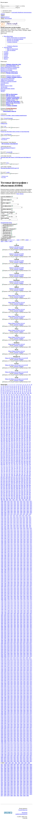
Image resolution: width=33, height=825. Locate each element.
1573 (18, 581)
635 (25, 455)
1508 (2, 572)
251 (25, 410)
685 (30, 461)
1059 (5, 508)
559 (14, 447)
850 (22, 481)
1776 (27, 609)
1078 (2, 511)
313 (30, 417)
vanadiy (8, 172)
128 (17, 396)
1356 (27, 549)
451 (14, 434)
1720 (8, 602)
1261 (11, 536)
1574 (21, 581)
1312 (14, 544)
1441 (11, 562)
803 (25, 475)
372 (27, 424)
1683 (18, 596)
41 (16, 387)
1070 (8, 509)
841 (30, 480)
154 (22, 399)
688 (7, 462)
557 (9, 447)
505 (30, 440)
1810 (8, 615)
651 (4, 458)
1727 (30, 602)
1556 (27, 578)
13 (25, 384)
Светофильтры (5, 83)
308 (17, 417)
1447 (30, 562)
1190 (8, 526)
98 (3, 393)
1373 (18, 552)
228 (27, 407)
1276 (27, 538)
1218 (2, 531)
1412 (14, 558)
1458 (2, 565)
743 (25, 468)
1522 (14, 573)
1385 (24, 554)
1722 (14, 602)
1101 (11, 514)
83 (5, 391)
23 (12, 386)
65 (1, 390)
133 (30, 396)
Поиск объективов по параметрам (16, 37)
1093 (18, 512)
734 (2, 468)
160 (7, 400)
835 (14, 480)
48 (30, 387)
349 (30, 421)
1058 (2, 508)
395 (25, 427)
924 (27, 490)
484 (7, 438)
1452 (14, 563)
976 (7, 497)
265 (30, 411)
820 (7, 478)
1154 (20, 521)
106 (23, 393)
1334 (21, 546)
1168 (2, 524)
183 (4, 403)
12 (23, 384)
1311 (11, 544)
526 (22, 443)
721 (30, 465)
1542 (14, 576)
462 (12, 435)
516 (27, 441)
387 (4, 427)
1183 (17, 525)
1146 (27, 519)
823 (14, 478)
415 (14, 430)
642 (12, 457)
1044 (21, 505)
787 (14, 474)
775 (14, 472)
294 (12, 416)
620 (17, 454)
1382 (14, 554)
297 (20, 416)
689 (9, 462)
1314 (21, 544)
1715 (24, 600)
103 (15, 393)
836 (17, 480)
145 (30, 397)
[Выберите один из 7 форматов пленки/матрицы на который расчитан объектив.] (10, 203)
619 (14, 454)
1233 (18, 532)
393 (20, 427)
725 (9, 467)
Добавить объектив (12, 46)
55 (12, 389)
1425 (24, 559)
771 (4, 472)
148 (7, 399)
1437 (30, 561)
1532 (14, 575)
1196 (27, 526)
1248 (2, 535)
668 (17, 460)
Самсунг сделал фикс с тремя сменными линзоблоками (14, 115)
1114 (20, 515)
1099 (5, 514)
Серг (5, 126)
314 (2, 418)
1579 (5, 582)
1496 (27, 569)
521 (9, 443)
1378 (2, 554)
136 (7, 397)
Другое (3, 91)
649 (30, 457)
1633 (18, 589)
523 (14, 443)
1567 (30, 579)
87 (12, 391)
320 (17, 418)
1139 (5, 519)
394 (22, 427)
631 (14, 455)
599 (25, 451)
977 (9, 497)
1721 (11, 602)
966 (12, 495)
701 (9, 464)
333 (20, 420)
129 (20, 396)
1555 (24, 578)
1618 (2, 588)
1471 (11, 566)
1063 (18, 508)
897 (20, 487)
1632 (14, 589)
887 (25, 485)
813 (19, 477)
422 (2, 431)
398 (2, 428)
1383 (18, 554)
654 (12, 458)
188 (17, 403)
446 (2, 434)
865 (30, 482)
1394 (21, 555)
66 (3, 390)
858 (12, 482)
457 (30, 434)
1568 (2, 581)
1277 (30, 538)
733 (30, 467)
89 (16, 391)
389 (9, 427)
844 (7, 481)
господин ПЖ (9, 152)
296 (17, 416)
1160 (8, 522)
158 (2, 400)
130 (22, 396)
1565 (24, 579)
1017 (30, 501)
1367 (30, 551)
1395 (24, 555)
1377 (30, 552)
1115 (23, 515)
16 (31, 384)
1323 (18, 545)
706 (22, 464)
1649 (5, 592)
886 (22, 485)
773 (9, 472)
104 (18, 393)
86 (11, 391)
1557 (30, 578)
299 (25, 416)
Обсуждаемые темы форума (9, 143)
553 (30, 445)
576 (27, 448)
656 (17, 458)
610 (22, 453)
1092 (14, 512)
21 (9, 386)
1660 (8, 593)
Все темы (3, 177)
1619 (5, 588)
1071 (11, 509)
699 (4, 464)
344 (17, 421)
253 (30, 410)
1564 (21, 579)
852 (27, 481)
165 (20, 400)
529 (30, 443)
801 (20, 475)
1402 (14, 556)
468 (27, 435)
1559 (5, 579)
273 (20, 413)
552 (27, 445)
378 (12, 426)
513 (19, 441)
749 (9, 470)
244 (7, 410)
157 (30, 399)
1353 (18, 549)
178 (22, 401)
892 (7, 487)
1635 (24, 589)
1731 (11, 603)
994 (22, 498)
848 (17, 481)
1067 (30, 508)
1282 (14, 539)
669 (20, 460)
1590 (8, 583)
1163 (17, 522)
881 (9, 485)
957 (20, 494)
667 (14, 460)
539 (25, 444)
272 (17, 413)
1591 (11, 583)
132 (27, 396)
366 (12, 424)
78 (26, 390)
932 (17, 491)
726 (12, 467)
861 (20, 482)
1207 (30, 528)
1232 (14, 532)
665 (9, 460)
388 (7, 427)
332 (17, 420)
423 (4, 431)
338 (2, 421)
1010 (8, 501)
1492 (14, 569)
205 (30, 404)
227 (25, 407)
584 (17, 450)
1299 (5, 542)
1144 (20, 519)
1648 (2, 592)
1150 (8, 521)
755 (25, 470)
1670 (8, 595)
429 (20, 431)
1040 (8, 505)
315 (4, 418)
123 (4, 396)
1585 (24, 582)
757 (30, 470)
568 (7, 448)
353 (9, 423)
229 (30, 407)
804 (27, 475)
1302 (14, 542)
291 (4, 416)
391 (14, 427)
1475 (24, 566)
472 (7, 437)
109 (30, 393)
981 (20, 497)
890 (2, 487)
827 (25, 478)
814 (22, 477)
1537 (30, 575)
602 (2, 453)
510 (12, 441)
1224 (21, 531)
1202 (14, 528)
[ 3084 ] (6, 241)
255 (4, 411)
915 (4, 490)
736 (7, 468)
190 (22, 403)
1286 (27, 539)
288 (27, 414)
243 (4, 410)
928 (7, 491)
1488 (2, 569)
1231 (11, 532)
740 (17, 468)
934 (22, 491)
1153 (17, 521)
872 (17, 484)
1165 (24, 522)
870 (12, 484)
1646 (27, 590)
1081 (11, 511)
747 (4, 470)
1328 (2, 546)
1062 (14, 508)
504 (27, 440)
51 (5, 389)
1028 (2, 504)
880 (7, 485)
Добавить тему (4, 176)
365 (9, 424)
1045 (24, 505)
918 (12, 490)
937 (30, 491)
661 (30, 458)
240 (27, 408)
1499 (5, 571)
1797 (30, 612)
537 (20, 444)
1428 (2, 561)
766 (22, 471)
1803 (18, 613)
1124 (20, 517)
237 (20, 408)
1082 (14, 511)
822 (12, 478)
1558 (2, 579)
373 (30, 424)
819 (4, 478)
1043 (18, 505)
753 (20, 470)
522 (12, 443)
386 (2, 427)
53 (9, 389)
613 (30, 453)
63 (28, 389)
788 (17, 474)
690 (12, 462)
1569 (5, 581)
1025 (24, 502)
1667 (30, 593)
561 (20, 447)
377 (9, 426)
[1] (1, 149)
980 (17, 497)
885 (20, 485)
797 (9, 475)
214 (22, 406)
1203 (17, 528)
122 (2, 396)
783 (4, 474)
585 (20, 450)
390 (12, 427)
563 (25, 447)
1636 (27, 589)
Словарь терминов (12, 42)
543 (4, 445)
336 (27, 420)
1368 (2, 552)
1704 (21, 599)
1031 (11, 504)
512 (17, 441)
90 (18, 391)
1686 (27, 596)
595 (14, 451)
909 (20, 488)
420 (27, 430)
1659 (5, 593)
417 (19, 430)
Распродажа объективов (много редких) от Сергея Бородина (15, 131)
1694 (21, 598)
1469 (5, 566)
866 (2, 484)
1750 (8, 606)
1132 (14, 518)
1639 (5, 590)
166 (22, 400)
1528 (2, 575)
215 (25, 406)
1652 (14, 592)
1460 (8, 565)
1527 (30, 573)
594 (12, 451)
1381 (11, 554)
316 (7, 418)
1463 (18, 565)
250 (22, 410)
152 (17, 399)
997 (30, 498)
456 (27, 434)
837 (20, 480)
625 (30, 454)
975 (4, 497)
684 (27, 461)
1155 (24, 521)
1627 (30, 588)
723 (4, 467)
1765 (24, 608)
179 (25, 401)
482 (2, 438)
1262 (14, 536)
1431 (11, 561)
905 (9, 488)
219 (4, 407)
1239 (5, 534)
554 (2, 447)
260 (17, 411)
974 (2, 497)
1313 (18, 544)
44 (22, 387)
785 (9, 474)
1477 (30, 566)
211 (14, 406)
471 (4, 437)
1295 (24, 541)
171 (4, 401)
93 (24, 391)
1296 (27, 541)
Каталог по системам (13, 40)
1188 (2, 526)
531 (4, 444)
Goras (7, 162)
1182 (14, 525)
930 (12, 491)
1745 (24, 605)
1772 (14, 609)
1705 (24, 599)
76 (22, 390)
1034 (21, 504)
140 (17, 397)
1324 (21, 545)
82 (3, 391)
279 (4, 414)
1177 (30, 524)
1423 (18, 559)
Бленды (3, 84)
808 (7, 477)
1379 (5, 554)
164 (17, 400)
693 (20, 462)
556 (7, 447)
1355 (24, 549)
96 (30, 391)
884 (17, 485)
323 (25, 418)
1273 (18, 538)
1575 (24, 581)
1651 (11, 592)
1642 (14, 590)
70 (11, 390)
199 (14, 404)
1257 (30, 535)
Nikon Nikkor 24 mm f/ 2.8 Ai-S (16, 295)
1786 (27, 610)
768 (27, 471)
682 (22, 461)
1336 (27, 546)
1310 (8, 544)
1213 (18, 529)
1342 (14, 548)
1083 (18, 511)
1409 (5, 558)
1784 (21, 610)
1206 (27, 528)
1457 (30, 563)
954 (12, 494)
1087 (30, 511)
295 (14, 416)
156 (27, 399)
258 (12, 411)
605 (9, 453)
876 (27, 484)
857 (9, 482)
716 (17, 465)
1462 (14, 565)
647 (25, 457)
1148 (2, 521)
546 (12, 445)
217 (30, 406)
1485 (24, 568)
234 (12, 408)
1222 (14, 531)
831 (4, 480)
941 (9, 492)
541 (30, 444)
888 (27, 485)
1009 (5, 501)
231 (4, 408)
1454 (21, 563)
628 (7, 455)
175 (14, 401)
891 (4, 487)
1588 (2, 583)
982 (22, 497)
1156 (27, 521)
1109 (5, 515)
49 (1, 389)
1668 (2, 595)
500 (17, 440)
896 (17, 487)
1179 (5, 525)
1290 (8, 541)
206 (2, 406)
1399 (5, 556)
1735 (24, 603)
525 (20, 443)
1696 (27, 598)
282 (12, 414)
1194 (20, 526)
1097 (30, 512)
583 (14, 450)
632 (17, 455)
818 (2, 478)
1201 (11, 528)
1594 (21, 583)
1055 (24, 507)
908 (17, 488)
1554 (21, 578)
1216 (27, 529)
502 (22, 440)
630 (12, 455)
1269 (5, 538)
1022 (14, 502)
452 (17, 434)
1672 (14, 595)
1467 (30, 565)
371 (25, 424)
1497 (30, 569)
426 (12, 431)
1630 (8, 589)
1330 (8, 546)
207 (4, 406)
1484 (21, 568)
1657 (30, 592)
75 (20, 390)
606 (12, 453)
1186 (27, 525)
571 (14, 448)
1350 (8, 549)
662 (2, 460)
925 (30, 490)
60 (22, 389)
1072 (14, 509)
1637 (30, 589)
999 (4, 499)
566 (2, 448)
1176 (27, 524)
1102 (14, 514)
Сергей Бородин (7, 134)
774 (12, 472)
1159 (5, 522)
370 (22, 424)
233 (9, 408)
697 (30, 462)
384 (27, 426)
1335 (24, 546)
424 (7, 431)
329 (9, 420)
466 (22, 435)
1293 (18, 541)
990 (12, 498)
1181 (11, 525)
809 (9, 477)
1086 (27, 511)
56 (14, 389)
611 (25, 453)
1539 (5, 576)
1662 (14, 593)
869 (9, 484)
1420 (8, 559)
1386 (27, 554)
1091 (11, 512)
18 (3, 386)
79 (28, 390)
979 (14, 497)
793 (30, 474)
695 (25, 462)
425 (9, 431)
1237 (30, 532)
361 (30, 423)
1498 (2, 571)
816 (27, 477)
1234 (21, 532)
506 (2, 441)
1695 (24, 598)
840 (27, 480)
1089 (5, 512)
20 (7, 386)
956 (17, 494)
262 (22, 411)
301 (30, 416)
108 (28, 393)
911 (25, 488)
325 (30, 418)
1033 (18, 504)
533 (9, 444)
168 (27, 400)
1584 (21, 582)
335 (25, 420)
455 (25, 434)
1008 (2, 501)
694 (22, 462)
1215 (24, 529)
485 (9, 438)
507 (4, 441)
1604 (21, 585)
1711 (11, 600)
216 (27, 406)
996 (27, 498)
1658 (2, 593)
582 (12, 450)
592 (7, 451)
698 (2, 464)
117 (19, 394)
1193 (17, 526)
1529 (5, 575)
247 (14, 410)
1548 (2, 578)
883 (14, 485)
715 (14, 465)
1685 (24, 596)
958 (22, 494)
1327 (30, 545)
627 (4, 455)
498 (12, 440)
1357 (30, 549)
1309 (5, 544)
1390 (8, 555)
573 (20, 448)
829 (30, 478)
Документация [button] (8, 47)
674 (2, 461)
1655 (24, 592)
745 (30, 468)
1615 (24, 586)
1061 (11, 508)
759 (4, 471)
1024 (21, 502)
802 (22, 475)
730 (22, 467)
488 (17, 438)
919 (14, 490)
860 (17, 482)
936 (27, 491)
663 (4, 460)
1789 (5, 612)
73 (16, 390)
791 (25, 474)
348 (27, 421)
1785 (24, 610)
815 (25, 477)
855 (4, 482)
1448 (2, 563)
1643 (18, 590)
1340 (8, 548)
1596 (27, 583)
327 (4, 420)
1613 (18, 586)
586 (22, 450)
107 (25, 393)
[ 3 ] (14, 240)
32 (30, 386)
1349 (5, 549)
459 (4, 435)
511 (14, 441)
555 (4, 447)
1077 (30, 509)
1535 (24, 575)
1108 (2, 515)
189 (20, 403)
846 (12, 481)
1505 (24, 571)
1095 (24, 512)
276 (27, 413)
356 (17, 423)
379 (14, 426)
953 (9, 494)
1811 (11, 615)
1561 (11, 579)
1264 (21, 536)
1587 (30, 582)
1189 (5, 526)
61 (24, 389)
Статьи (6, 56)
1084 (21, 511)
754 (22, 470)
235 (14, 408)
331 (14, 420)
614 (2, 454)
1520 (8, 573)
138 (12, 397)
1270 (8, 538)
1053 (18, 507)
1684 (21, 596)
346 (22, 421)
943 (14, 492)
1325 (24, 545)
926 (2, 491)
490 (22, 438)
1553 (18, 578)
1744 (21, 605)
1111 (11, 515)
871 (14, 484)
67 (5, 390)
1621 (11, 588)
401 (9, 428)
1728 (2, 603)
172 (7, 401)
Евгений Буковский (8, 118)
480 (27, 437)
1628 (2, 589)
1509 (5, 572)
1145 (24, 519)
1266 (27, 536)
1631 (11, 589)
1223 (18, 531)
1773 (18, 609)
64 (30, 389)
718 (22, 465)
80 (30, 390)
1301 (11, 542)
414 (12, 430)
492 (27, 438)
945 (20, 492)
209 (9, 406)
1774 (21, 609)
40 (14, 387)
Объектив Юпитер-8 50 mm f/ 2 (8, 147)
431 (25, 431)
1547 (30, 576)
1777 (30, 609)
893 (9, 487)
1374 (21, 552)
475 (14, 437)
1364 (21, 551)
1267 (30, 536)
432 (27, 431)
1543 (18, 576)
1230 (8, 532)
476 (17, 437)
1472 (14, 566)
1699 (5, 599)
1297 (30, 541)
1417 (30, 558)
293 (9, 416)
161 (9, 400)
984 (27, 497)
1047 (30, 505)
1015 (24, 501)
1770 (8, 609)
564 (27, 447)
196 (7, 404)
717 (19, 465)
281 (9, 414)
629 (9, 455)
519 (4, 443)
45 (24, 387)
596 (17, 451)
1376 (27, 552)
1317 (30, 544)
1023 (18, 502)
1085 (24, 511)
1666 (27, 593)
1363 (18, 551)
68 (7, 390)
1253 (18, 535)
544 (7, 445)
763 (14, 471)
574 (22, 448)
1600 (8, 585)
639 (4, 457)
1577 (30, 581)
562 (22, 447)
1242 (14, 534)
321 (20, 418)
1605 (24, 585)
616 (7, 454)
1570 (8, 581)
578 (2, 450)
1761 (11, 608)
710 (2, 465)
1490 (8, 569)
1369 (5, 552)
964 (7, 495)
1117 (29, 515)
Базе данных (20, 193)
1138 (2, 519)
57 (16, 389)
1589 (5, 583)
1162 (14, 522)
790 (22, 474)
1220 (8, 531)
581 (9, 450)
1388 (2, 555)
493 (30, 438)
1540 (8, 576)
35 (5, 387)
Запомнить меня (6, 10)
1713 (18, 600)
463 (14, 435)
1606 (27, 585)
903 (4, 488)
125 (9, 396)
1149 (5, 521)
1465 (24, 565)
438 (12, 433)
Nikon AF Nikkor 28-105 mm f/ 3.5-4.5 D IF (16, 358)
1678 (2, 596)
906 (12, 488)
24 (14, 386)
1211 (11, 529)
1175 (24, 524)
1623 (18, 588)
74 (18, 390)
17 (1, 386)
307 (14, 417)
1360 (8, 551)
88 (14, 391)
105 (20, 393)
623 (25, 454)
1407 (30, 556)
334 (22, 420)
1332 (14, 546)
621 (20, 454)
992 (17, 498)
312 (27, 417)
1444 (21, 562)
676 (7, 461)
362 (2, 424)
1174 (20, 524)
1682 (14, 596)
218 (2, 407)
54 (11, 389)
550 (22, 445)
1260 (8, 536)
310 (22, 417)
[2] (2, 149)
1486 (27, 568)
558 (12, 447)
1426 (27, 559)
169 (30, 400)
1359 (5, 551)
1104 (21, 514)
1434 (21, 561)
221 (9, 407)
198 (12, 404)
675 (4, 461)
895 (14, 487)
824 (17, 478)
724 (7, 467)
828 (27, 478)
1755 (24, 606)
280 (7, 414)
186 (12, 403)
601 (30, 451)
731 (25, 467)
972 (27, 495)
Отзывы (6, 51)
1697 (30, 598)
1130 (8, 518)
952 (7, 494)
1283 (18, 539)
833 (9, 480)
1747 (30, 605)
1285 (24, 539)
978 (12, 497)
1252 (14, 535)
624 (27, 454)
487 (14, 438)
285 (20, 414)
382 (22, 426)
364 (7, 424)
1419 (5, 559)
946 (22, 492)
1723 (18, 602)
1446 (27, 562)
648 (27, 457)
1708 (2, 600)
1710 (8, 600)
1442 (14, 562)
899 (25, 487)
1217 (30, 529)
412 (7, 430)
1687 (30, 596)
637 (30, 455)
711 (4, 465)
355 (14, 423)
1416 (27, 558)
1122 (14, 517)
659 (25, 458)
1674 (21, 595)
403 (14, 428)
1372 (14, 552)
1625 (24, 588)
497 (9, 440)
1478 (2, 568)
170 (2, 401)
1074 (21, 509)
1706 (27, 599)
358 (22, 423)
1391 (11, 555)
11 (21, 384)
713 (9, 465)
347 (25, 421)
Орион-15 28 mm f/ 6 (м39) (16, 247)
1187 (30, 525)
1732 (14, 603)
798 (12, 475)
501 (20, 440)
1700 (8, 599)
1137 (30, 518)
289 (30, 414)
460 (7, 435)
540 (27, 444)
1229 (5, 532)
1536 (27, 575)
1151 (11, 521)
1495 (24, 569)
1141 (11, 519)
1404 (21, 556)
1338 (2, 548)
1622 (14, 588)
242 (2, 410)
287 (25, 414)
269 (9, 413)
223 (14, 407)
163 (14, 400)
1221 (11, 531)
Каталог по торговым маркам (15, 39)
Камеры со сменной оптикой (8, 81)
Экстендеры (4, 87)
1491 (11, 569)
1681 (11, 596)
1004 (20, 499)
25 (16, 386)
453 (20, 434)
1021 (11, 502)
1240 (8, 534)
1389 (5, 555)
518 (2, 443)
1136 (27, 518)
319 (14, 418)
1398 (2, 556)
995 (25, 498)
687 (4, 462)
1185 (24, 525)
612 (27, 453)
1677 (30, 595)
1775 (24, 609)
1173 (17, 524)
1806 (27, 613)
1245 (24, 534)
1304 (21, 542)
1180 (8, 525)
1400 (8, 556)
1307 (30, 542)
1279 (5, 539)
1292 (14, 541)
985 (30, 497)
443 (25, 433)
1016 (27, 501)
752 (17, 470)
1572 (14, 581)
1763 (18, 608)
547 (14, 445)
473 (9, 437)
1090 (8, 512)
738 (12, 468)
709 (30, 464)
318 (12, 418)
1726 (27, 602)
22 (11, 386)
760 (7, 471)
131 (25, 396)
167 (25, 400)
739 (14, 468)
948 (27, 492)
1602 (14, 585)
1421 (11, 559)
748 (7, 470)
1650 (8, 592)
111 (4, 394)
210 (12, 406)
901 (30, 487)
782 (2, 474)
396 (27, 427)
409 (30, 428)
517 (30, 441)
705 (20, 464)
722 (2, 467)
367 (14, 424)
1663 (18, 593)
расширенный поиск (6, 222)
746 (2, 470)
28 (22, 386)
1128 (2, 518)
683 (25, 461)
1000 (7, 499)
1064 (21, 508)
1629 (5, 589)
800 (17, 475)
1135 (24, 518)
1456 (27, 563)
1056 (27, 507)
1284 (21, 539)
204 (27, 404)
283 (14, 414)
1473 (18, 566)
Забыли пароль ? (5, 17)
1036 (27, 504)
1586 (27, 582)
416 (17, 430)
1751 (11, 606)
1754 (21, 606)
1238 (2, 534)
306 (12, 417)
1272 (14, 538)
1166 (27, 522)
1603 (18, 585)
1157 (30, 521)
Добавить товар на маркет (13, 75)
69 (9, 390)
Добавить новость (5, 138)
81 (1, 391)
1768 (2, 609)
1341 (11, 548)
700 (7, 464)
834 (12, 480)
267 (4, 413)
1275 (24, 538)
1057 (30, 507)
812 (17, 477)
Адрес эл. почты (20, 6)
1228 (2, 532)
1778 (2, 610)
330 (12, 420)
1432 (14, 561)
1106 (27, 514)
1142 (14, 519)
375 (4, 426)
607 (14, 453)
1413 (18, 558)
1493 (18, 569)
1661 (11, 593)
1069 (5, 509)
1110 (8, 515)
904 (7, 488)
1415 (24, 558)
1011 (11, 501)
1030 (8, 504)
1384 (21, 554)
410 (2, 430)
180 (27, 401)
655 (14, 458)
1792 (14, 612)
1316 (27, 544)
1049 (5, 507)
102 (12, 393)
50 (3, 389)
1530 (8, 575)
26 (18, 386)
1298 (2, 542)
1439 (5, 562)
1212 (14, 529)
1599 (5, 585)
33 (1, 387)
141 (20, 397)
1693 (18, 598)
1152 (14, 521)
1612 (14, 586)
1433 (18, 561)
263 (25, 411)
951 (4, 494)
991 (14, 498)
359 (25, 423)
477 (20, 437)
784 (7, 474)
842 (2, 481)
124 (7, 396)
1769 (5, 609)
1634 (21, 589)
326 (2, 420)
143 (25, 397)
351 (4, 423)
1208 (2, 529)
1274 (21, 538)
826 (22, 478)
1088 (2, 512)
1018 (2, 502)
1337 (30, 546)
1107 (30, 514)
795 (4, 475)
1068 (2, 509)
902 (2, 488)
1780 (8, 610)
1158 (2, 522)
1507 (30, 571)
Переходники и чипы (6, 85)
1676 (27, 595)
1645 (24, 590)
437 (9, 433)
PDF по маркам (11, 50)
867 (4, 484)
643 (14, 457)
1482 (14, 568)
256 (7, 411)
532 (7, 444)
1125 (23, 517)
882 (12, 485)
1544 (21, 576)
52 (7, 389)
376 (7, 426)
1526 (27, 573)
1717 (30, 600)
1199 (5, 528)
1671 (11, 595)
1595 (24, 583)
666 (12, 460)
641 (9, 457)
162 (12, 400)
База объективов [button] (8, 36)
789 (20, 474)
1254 (21, 535)
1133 (17, 518)
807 (4, 477)
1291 (11, 541)
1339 (5, 548)
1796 (27, 612)
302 (2, 417)
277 (30, 413)
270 (12, 413)
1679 (5, 596)
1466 (27, 565)
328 (7, 420)
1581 (11, 582)
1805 (24, 613)
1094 (21, 512)
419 (25, 430)
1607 (30, 585)
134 (2, 397)
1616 (27, 586)
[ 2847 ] (18, 240)
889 (30, 485)
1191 (11, 526)
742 (22, 468)
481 (30, 437)
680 (17, 461)
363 (4, 424)
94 (26, 391)
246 (12, 410)
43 (20, 387)
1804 (21, 613)
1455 (24, 563)
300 (27, 416)
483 (4, 438)
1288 (2, 541)
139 (14, 397)
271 (14, 413)
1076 (27, 509)
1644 (21, 590)
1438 (2, 562)
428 (17, 431)
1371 (11, 552)
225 (20, 407)
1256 (27, 535)
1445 (24, 562)
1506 (27, 571)
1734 (21, 603)
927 (4, 491)
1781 (11, 610)
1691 (11, 598)
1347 (30, 548)
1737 (30, 603)
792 (27, 474)
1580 (8, 582)
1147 (30, 519)
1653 (18, 592)
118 (21, 394)
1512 (14, 572)
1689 (5, 598)
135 (4, 397)
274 (22, 413)
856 (7, 482)
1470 (8, 566)
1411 (11, 558)
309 (20, 417)
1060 (8, 508)
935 (25, 491)
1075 (24, 509)
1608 (2, 586)
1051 (11, 507)
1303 (18, 542)
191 (25, 403)
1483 (18, 568)
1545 (24, 576)
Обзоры (6, 54)
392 (17, 427)
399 (4, 428)
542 (2, 445)
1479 (5, 568)
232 (7, 408)
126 (12, 396)
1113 (17, 515)
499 (14, 440)
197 (9, 404)
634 (22, 455)
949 (30, 492)
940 (7, 492)
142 (22, 397)
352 (7, 423)
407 (25, 428)
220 (7, 407)
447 (4, 434)
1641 (11, 590)
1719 (5, 602)
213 (19, 406)
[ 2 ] (11, 240)
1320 (8, 545)
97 (1, 393)
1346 (27, 548)
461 (9, 435)
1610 (8, 586)
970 (22, 495)
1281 (11, 539)
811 (14, 477)
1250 (8, 535)
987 (4, 498)
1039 (5, 505)
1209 (5, 529)
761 (9, 471)
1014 (21, 501)
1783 (18, 610)
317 (9, 418)
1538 (2, 576)
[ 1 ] (9, 240)
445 (30, 433)
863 (25, 482)
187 (14, 403)
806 (2, 477)
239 (25, 408)
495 (4, 440)
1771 (11, 609)
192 (27, 403)
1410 (8, 558)
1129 (5, 518)
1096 (27, 512)
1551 (11, 578)
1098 (2, 514)
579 (4, 450)
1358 (2, 551)
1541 (11, 576)
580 (7, 450)
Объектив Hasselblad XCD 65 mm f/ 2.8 (10, 168)
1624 (21, 588)
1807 (30, 613)
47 (28, 387)
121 (29, 394)
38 (11, 387)
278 (2, 414)
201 (20, 404)
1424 (21, 559)
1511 (11, 572)
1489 (5, 569)
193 (30, 403)
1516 (27, 572)
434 (2, 433)
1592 (14, 583)
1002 (13, 499)
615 (4, 454)
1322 (14, 545)
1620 (8, 588)
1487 (30, 568)
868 (7, 484)
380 (17, 426)
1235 (24, 532)
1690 (8, 598)
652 (7, 458)
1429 (5, 561)
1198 (2, 528)
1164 (20, 522)
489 (20, 438)
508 (7, 441)
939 (4, 492)
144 (27, 397)
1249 (5, 535)
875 (25, 484)
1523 (18, 573)
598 (22, 451)
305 (9, 417)
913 (30, 488)
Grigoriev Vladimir (18, 248)
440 (17, 433)
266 (2, 413)
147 (4, 399)
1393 (18, 555)
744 (27, 468)
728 (17, 467)
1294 (21, 541)
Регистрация (8, 18)
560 (17, 447)
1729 (5, 603)
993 (20, 498)
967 (14, 495)
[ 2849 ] (27, 240)
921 (20, 490)
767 (25, 471)
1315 (24, 544)
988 (7, 498)
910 (22, 488)
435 (4, 433)
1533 (18, 575)
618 (12, 454)
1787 (30, 610)
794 (2, 475)
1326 (27, 545)
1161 (11, 522)
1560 (8, 579)
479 (25, 437)
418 (22, 430)
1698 (2, 599)
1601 (11, 585)
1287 (30, 539)
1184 (20, 525)
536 (17, 444)
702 (12, 464)
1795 (24, 612)
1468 (2, 566)
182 (2, 403)
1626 (27, 588)
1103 (17, 514)
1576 (27, 581)
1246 (27, 534)
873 (20, 484)
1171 (11, 524)
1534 (21, 575)
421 (30, 430)
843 (4, 481)
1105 (24, 514)
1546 (27, 576)
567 (4, 448)
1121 (11, 517)
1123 (17, 517)
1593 (18, 583)
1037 (30, 504)
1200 (8, 528)
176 (17, 401)
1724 (21, 602)
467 (25, 435)
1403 (18, 556)
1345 (24, 548)
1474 (21, 566)
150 (12, 399)
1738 (2, 605)
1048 (2, 507)
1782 (14, 610)
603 (4, 453)
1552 (14, 578)
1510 (8, 572)
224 (17, 407)
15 (29, 384)
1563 (18, 579)
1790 (8, 612)
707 (25, 464)
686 (2, 462)
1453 (18, 563)
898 (22, 487)
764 (17, 471)
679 (14, 461)
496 (7, 440)
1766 (27, 608)
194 (2, 404)
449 (9, 434)
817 (30, 477)
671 (25, 460)
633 (20, 455)
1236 (27, 532)
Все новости (4, 139)
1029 (5, 504)
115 (14, 394)
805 (30, 475)
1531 (11, 575)
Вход (2, 18)
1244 (21, 534)
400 (7, 428)
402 (12, 428)
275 (25, 413)
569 (9, 448)
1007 (29, 499)
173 (9, 401)
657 (20, 458)
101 (10, 393)
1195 (24, 526)
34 (3, 387)
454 (22, 434)
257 (9, 411)
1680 (8, 596)
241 (30, 408)
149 (9, 399)
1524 (21, 573)
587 (25, 450)
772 (7, 472)
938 (2, 492)
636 (27, 455)
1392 (14, 555)
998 (2, 499)
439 (14, 433)
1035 (24, 504)
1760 (8, 608)
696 (27, 462)
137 (9, 397)
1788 (2, 612)
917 (9, 490)
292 (7, 416)
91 (20, 391)
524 (17, 443)
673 (30, 460)
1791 (11, 612)
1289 (5, 541)
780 (27, 472)
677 (9, 461)
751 (14, 470)
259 (14, 411)
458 (2, 435)
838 (22, 480)
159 (4, 400)
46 (26, 387)
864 (27, 482)
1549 (5, 578)
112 (6, 394)
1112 (14, 515)
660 (27, 458)
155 (25, 399)
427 (14, 431)
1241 (11, 534)
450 (12, 434)
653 (9, 458)
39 (12, 387)
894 (12, 487)
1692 (14, 598)
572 (17, 448)
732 (27, 467)
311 (25, 417)
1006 (26, 499)
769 (30, 471)
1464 (21, 565)
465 (20, 435)
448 (7, 434)
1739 (5, 605)
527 (25, 443)
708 (27, 464)
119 (24, 394)
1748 (2, 606)
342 (12, 421)
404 (17, 428)
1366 (27, 551)
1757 (30, 606)
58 (18, 389)
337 (30, 420)
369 (20, 424)
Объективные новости (9, 111)
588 (27, 450)
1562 (14, 579)
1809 (5, 615)
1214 (21, 529)
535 (14, 444)
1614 (21, 586)
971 (25, 495)
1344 (21, 548)
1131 (11, 518)
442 (22, 433)
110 (1, 394)
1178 (2, 525)
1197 (30, 526)
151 (14, 399)
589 (30, 450)
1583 (18, 582)
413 (9, 430)
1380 (8, 554)
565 (30, 447)
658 (22, 458)
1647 (30, 590)
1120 (8, 517)
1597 (30, 583)
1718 (2, 602)
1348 (2, 549)
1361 (11, 551)
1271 (11, 538)
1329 (5, 546)
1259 (5, 536)
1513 (18, 572)
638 (2, 457)
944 (17, 492)
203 (25, 404)
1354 (21, 549)
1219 (5, 531)
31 (28, 386)
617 (9, 454)
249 (20, 410)
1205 (24, 528)
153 (20, 399)
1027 (30, 502)
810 (12, 477)
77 (24, 390)
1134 (20, 518)
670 (22, 460)
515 (25, 441)
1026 (27, 502)
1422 (14, 559)
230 (2, 408)
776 (17, 472)
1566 (27, 579)
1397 (30, 555)
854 (2, 482)
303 (4, 417)
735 (4, 468)
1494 (21, 569)
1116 (26, 515)
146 (2, 399)
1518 (2, 573)
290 (2, 416)
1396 (27, 555)
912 (27, 488)
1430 (8, 561)
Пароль (18, 7)
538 (22, 444)
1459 (5, 565)
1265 (24, 536)
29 (24, 386)
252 (27, 410)
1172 (14, 524)
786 (12, 474)
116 (16, 394)
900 (27, 487)
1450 (8, 563)
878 (2, 485)
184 (7, 403)
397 (30, 427)
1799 (5, 613)
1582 (14, 582)
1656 (27, 592)
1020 (8, 502)
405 (20, 428)
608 (17, 453)
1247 (30, 534)
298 (22, 416)
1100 (8, 514)
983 (25, 497)
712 (7, 465)
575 (25, 448)
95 (28, 391)
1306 (27, 542)
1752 (14, 606)
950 (2, 494)
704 (17, 464)
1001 (10, 499)
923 (25, 490)
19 (5, 386)
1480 (8, 568)
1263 (18, 536)
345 (20, 421)
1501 (11, 571)
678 (12, 461)
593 (9, 451)
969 (20, 495)
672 (27, 460)
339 (4, 421)
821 (9, 478)
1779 (5, 610)
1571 (11, 581)
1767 (30, 608)
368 (17, 424)
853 (30, 481)
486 (12, 438)
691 (14, 462)
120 (26, 394)
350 (2, 423)
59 (20, 389)
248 (17, 410)
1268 (2, 538)
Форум (6, 58)
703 (14, 464)
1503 (18, 571)
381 (20, 426)
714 (12, 465)
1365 (24, 551)
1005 (23, 499)
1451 (11, 563)
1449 (5, 563)
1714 (21, 600)
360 (27, 423)
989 (9, 498)
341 (9, 421)
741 (20, 468)
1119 (5, 517)
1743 (18, 605)
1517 (30, 572)
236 (17, 408)
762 (12, 471)
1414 (21, 558)
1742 (14, 605)
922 (22, 490)
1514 (21, 572)
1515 (24, 572)
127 (14, 396)
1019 (5, 502)
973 (30, 495)
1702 (14, 599)
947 (25, 492)
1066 (27, 508)
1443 (18, 562)
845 (9, 481)
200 (17, 404)
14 (27, 384)
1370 (8, 552)
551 (25, 445)
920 (17, 490)
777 (20, 472)
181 (30, 401)
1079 (5, 511)
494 (2, 440)
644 (17, 457)
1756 (27, 606)
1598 (2, 585)
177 (20, 401)
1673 (18, 595)
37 (9, 387)
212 (17, 406)
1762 (14, 608)
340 (7, 421)
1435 (24, 561)
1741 (11, 605)
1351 (11, 549)
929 (9, 491)
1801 (11, 613)
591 (4, 451)
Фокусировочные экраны (8, 88)
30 (26, 386)
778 (22, 472)
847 (14, 481)
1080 (8, 511)
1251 (11, 535)
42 (18, 387)
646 (22, 457)
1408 (2, 558)
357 (20, 423)
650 (2, 458)
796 (7, 475)
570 (12, 448)
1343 (18, 548)
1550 (8, 578)
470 (2, 437)
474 (12, 437)
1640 (8, 590)
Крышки (3, 90)
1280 (8, 539)
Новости (6, 57)
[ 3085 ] (11, 241)
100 (7, 393)
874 (22, 484)
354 (12, 423)
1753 (18, 606)
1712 (14, 600)
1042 (14, 505)
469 (30, 435)
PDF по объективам (12, 49)
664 (7, 460)
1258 (2, 536)
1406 (27, 556)
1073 (18, 509)
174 (12, 401)
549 (20, 445)
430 (22, 431)
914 (2, 490)
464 (17, 435)
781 (30, 472)
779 (25, 472)
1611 (11, 586)
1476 (27, 566)
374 (2, 426)
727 (14, 467)
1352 (14, 549)
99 (5, 393)
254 (2, 411)
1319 (5, 545)
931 (14, 491)
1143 (17, 519)
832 (7, 480)
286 (22, 414)
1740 (8, 605)
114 (11, 394)
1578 (2, 582)
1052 (14, 507)
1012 (14, 501)
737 (9, 468)
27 (20, 386)
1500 (8, 571)
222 (12, 407)
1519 (5, 573)
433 (30, 431)
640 (7, 457)
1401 (11, 556)
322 (22, 418)
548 (17, 445)
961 (30, 494)
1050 (8, 507)
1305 (24, 542)
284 (17, 414)
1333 (18, 546)
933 (20, 491)
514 (22, 441)
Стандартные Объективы (7, 78)
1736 (27, 603)
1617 (30, 586)
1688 (2, 598)
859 (14, 482)
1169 (5, 524)
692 (17, 462)
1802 (14, 613)
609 (20, 453)
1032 (14, 504)
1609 (5, 586)
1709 (5, 600)
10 (20, 384)
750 (12, 470)
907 (14, 488)
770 (2, 472)
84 (7, 391)
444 (27, 433)
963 (4, 495)
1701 (11, 599)
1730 (8, 603)
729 (20, 467)
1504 (21, 571)
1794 (21, 612)
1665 (24, 593)
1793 (18, 612)
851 (25, 481)
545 (9, 445)
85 (9, 391)
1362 (14, 551)
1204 (21, 528)
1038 (2, 505)
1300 (8, 542)
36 (7, 387)
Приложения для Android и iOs (9, 71)
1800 (8, 613)
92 (22, 391)
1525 (24, 573)
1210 (8, 529)
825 (20, 478)
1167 (30, 522)
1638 (2, 590)
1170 (8, 524)
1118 (2, 517)
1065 (24, 508)
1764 (21, 608)
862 (22, 482)
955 (14, 494)
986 (2, 498)
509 (9, 441)
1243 (18, 534)
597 (20, 451)
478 (22, 437)
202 (22, 404)
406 (22, 428)
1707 (30, 599)
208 (7, 406)
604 (7, 453)
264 (27, 411)
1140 (8, 519)
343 (14, 421)
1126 (26, 517)
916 (7, 490)
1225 (24, 531)
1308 (2, 544)
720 (27, 465)
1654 (21, 592)
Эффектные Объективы (7, 80)
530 (2, 444)
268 (7, 413)
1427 (30, 559)
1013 (18, 501)
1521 (11, 573)
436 (7, 433)
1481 (11, 568)
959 (25, 494)
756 (27, 470)
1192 (14, 526)
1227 (30, 531)
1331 (11, 546)
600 (27, 451)
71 (12, 390)
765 (20, 471)
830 (2, 480)
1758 (2, 608)
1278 (2, 539)
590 (2, 451)
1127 (30, 517)
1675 (24, 595)
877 (30, 484)
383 (25, 426)
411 (4, 430)
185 (9, 403)
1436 (27, 561)
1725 (24, 602)
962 (2, 495)
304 (7, 417)
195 (4, 404)
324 (27, 418)
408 (27, 428)
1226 (27, 531)
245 (9, 410)
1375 (24, 552)
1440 (8, 562)
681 (20, 461)
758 (2, 471)
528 (27, 443)
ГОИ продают (4, 123)
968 (17, 495)
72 (14, 390)
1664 (21, 593)
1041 (11, 505)
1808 (2, 615)
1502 (14, 571)
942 (12, 492)
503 (25, 440)
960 (27, 494)
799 (14, 475)
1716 (27, 600)
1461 (11, 565)
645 (20, 457)
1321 (11, 545)
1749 (5, 606)
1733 (18, 603)
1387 (30, 554)
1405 (24, 556)
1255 (24, 535)
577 (30, 448)
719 (25, 465)
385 (30, 426)
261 (20, 411)
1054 (21, 507)
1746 (27, 605)
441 (20, 433)
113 (9, 394)
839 (25, 480)
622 (22, 454)
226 (22, 407)
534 (12, 444)
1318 (2, 545)
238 (22, 408)
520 (7, 443)
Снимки (6, 53)
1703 (18, 599)
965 (9, 495)
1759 (5, 608)
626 (2, 455)
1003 (16, 499)
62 (26, 389)
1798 (2, 613)
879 (4, 485)
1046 (27, 505)
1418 (2, 559)
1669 (5, 595)
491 (25, 438)
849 (20, 481)
